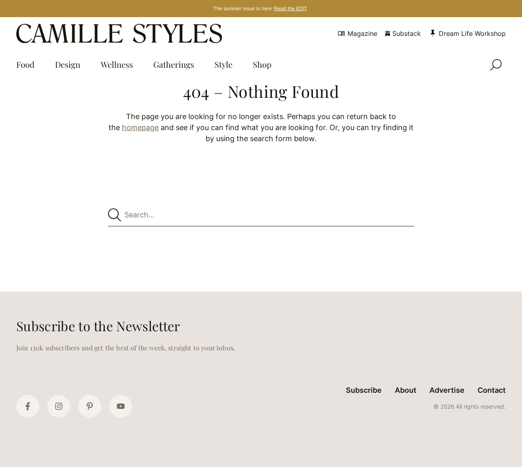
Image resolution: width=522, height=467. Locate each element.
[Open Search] (496, 65)
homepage (140, 127)
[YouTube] (120, 406)
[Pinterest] (89, 406)
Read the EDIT (290, 8)
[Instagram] (58, 406)
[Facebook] (27, 406)
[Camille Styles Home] (121, 33)
